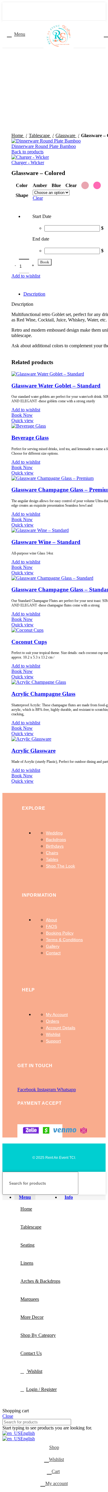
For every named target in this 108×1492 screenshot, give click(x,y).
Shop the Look (60, 866)
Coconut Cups (29, 642)
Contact (53, 952)
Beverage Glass (30, 437)
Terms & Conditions (64, 939)
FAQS (51, 926)
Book (44, 262)
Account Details (60, 1027)
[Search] (99, 1183)
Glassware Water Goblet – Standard (55, 385)
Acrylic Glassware (33, 751)
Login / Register (41, 1389)
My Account (57, 1014)
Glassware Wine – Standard (45, 542)
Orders (52, 1021)
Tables (52, 859)
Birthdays (55, 846)
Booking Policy (60, 933)
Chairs (52, 852)
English (27, 1433)
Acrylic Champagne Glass (43, 694)
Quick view (22, 420)
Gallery (52, 946)
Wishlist (53, 1034)
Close (7, 1416)
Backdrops (56, 839)
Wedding (54, 832)
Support (53, 1041)
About (51, 919)
